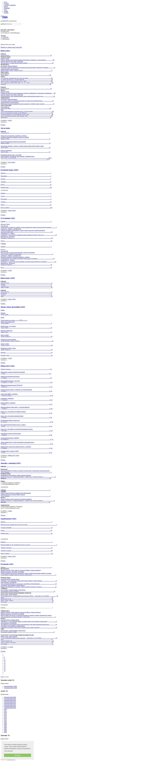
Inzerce (6, 6)
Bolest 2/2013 (5, 51)
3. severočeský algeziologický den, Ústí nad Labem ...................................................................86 (26, 78)
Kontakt (6, 12)
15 (4, 668)
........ (42, 139)
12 (4, 663)
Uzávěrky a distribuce (10, 5)
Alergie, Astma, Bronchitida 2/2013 (13, 307)
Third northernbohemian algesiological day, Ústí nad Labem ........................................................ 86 (27, 111)
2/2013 (10, 120)
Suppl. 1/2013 (12, 299)
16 (4, 669)
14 (4, 666)
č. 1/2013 (10, 647)
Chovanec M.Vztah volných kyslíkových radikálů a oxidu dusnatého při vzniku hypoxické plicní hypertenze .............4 (29, 226)
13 (4, 665)
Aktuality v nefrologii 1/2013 (11, 463)
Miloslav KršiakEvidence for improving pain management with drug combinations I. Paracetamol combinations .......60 (28, 92)
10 (4, 660)
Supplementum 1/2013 (8, 519)
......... (44, 143)
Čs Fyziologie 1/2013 (8, 218)
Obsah (2, 317)
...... (47, 143)
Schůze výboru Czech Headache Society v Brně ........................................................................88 (26, 81)
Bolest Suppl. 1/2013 (8, 278)
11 (4, 662)
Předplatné (7, 8)
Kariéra (6, 11)
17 (4, 671)
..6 (49, 139)
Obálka (3, 310)
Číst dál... (3, 125)
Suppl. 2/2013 (12, 210)
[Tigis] (4, 16)
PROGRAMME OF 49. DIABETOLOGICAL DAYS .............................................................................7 (29, 545)
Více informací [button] (8, 751)
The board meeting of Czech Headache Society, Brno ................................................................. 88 (27, 114)
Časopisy (6, 3)
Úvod (5, 2)
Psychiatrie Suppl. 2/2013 (9, 170)
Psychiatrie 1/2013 (7, 564)
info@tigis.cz (5, 39)
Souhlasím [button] (18, 755)
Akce (5, 9)
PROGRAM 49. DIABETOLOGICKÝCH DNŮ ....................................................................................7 (29, 525)
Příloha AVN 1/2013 (8, 366)
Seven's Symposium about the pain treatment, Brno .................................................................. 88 (27, 116)
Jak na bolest (5, 128)
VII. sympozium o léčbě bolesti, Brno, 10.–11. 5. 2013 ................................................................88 (27, 82)
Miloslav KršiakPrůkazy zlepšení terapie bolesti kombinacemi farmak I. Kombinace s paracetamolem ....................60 (27, 59)
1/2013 (10, 270)
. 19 (49, 143)
